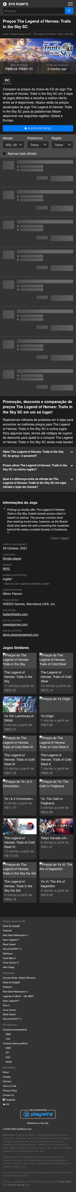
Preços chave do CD (20, 34)
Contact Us (8, 1095)
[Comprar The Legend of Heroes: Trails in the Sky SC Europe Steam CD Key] (38, 381)
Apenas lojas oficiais (22, 153)
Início (15, 4)
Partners (7, 1081)
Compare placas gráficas (15, 1043)
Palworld (7, 930)
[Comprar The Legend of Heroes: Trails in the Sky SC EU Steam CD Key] (38, 262)
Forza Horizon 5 (11, 962)
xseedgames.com (15, 624)
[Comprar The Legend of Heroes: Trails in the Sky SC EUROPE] (38, 292)
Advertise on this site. (38, 1123)
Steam (65, 538)
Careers (7, 1076)
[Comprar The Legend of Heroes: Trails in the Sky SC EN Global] (38, 172)
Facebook (10, 1099)
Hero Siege (8, 967)
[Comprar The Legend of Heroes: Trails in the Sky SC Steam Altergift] (38, 321)
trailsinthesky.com (15, 614)
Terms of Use (9, 1086)
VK (7, 1104)
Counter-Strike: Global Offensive (19, 977)
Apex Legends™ (11, 939)
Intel (8, 1038)
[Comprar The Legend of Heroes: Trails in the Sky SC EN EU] (38, 202)
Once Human (9, 1010)
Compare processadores (15, 1029)
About (6, 1072)
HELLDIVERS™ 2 (12, 949)
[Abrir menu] (70, 3)
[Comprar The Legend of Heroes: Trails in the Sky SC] (38, 232)
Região (57, 138)
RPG (6, 568)
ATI (7, 1052)
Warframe (8, 953)
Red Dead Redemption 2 (15, 935)
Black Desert (9, 944)
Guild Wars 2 (9, 958)
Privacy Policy (10, 1090)
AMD (8, 1034)
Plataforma (35, 138)
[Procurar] (69, 10)
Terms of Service (15, 1184)
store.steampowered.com (21, 634)
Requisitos (8, 973)
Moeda (8, 138)
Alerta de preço (39, 128)
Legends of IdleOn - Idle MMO (18, 996)
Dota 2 (6, 1005)
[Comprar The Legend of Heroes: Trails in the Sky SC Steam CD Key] (38, 351)
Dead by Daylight (11, 926)
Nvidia (9, 1061)
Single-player (12, 558)
